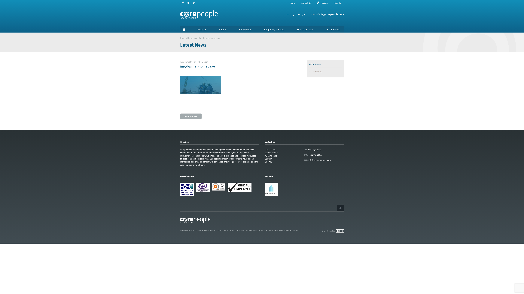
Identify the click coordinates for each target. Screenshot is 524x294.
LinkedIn (194, 3)
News (292, 2)
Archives (317, 71)
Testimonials (333, 29)
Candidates (245, 29)
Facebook (183, 3)
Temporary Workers (274, 29)
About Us (201, 29)
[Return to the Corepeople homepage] (199, 14)
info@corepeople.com (331, 14)
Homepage (192, 38)
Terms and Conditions (190, 230)
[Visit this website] (271, 195)
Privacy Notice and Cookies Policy (220, 230)
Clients (223, 29)
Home (184, 29)
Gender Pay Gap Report (278, 230)
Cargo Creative (340, 231)
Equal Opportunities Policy (252, 230)
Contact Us (306, 2)
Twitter (188, 3)
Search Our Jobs (305, 29)
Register (324, 2)
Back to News (190, 116)
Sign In (337, 2)
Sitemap (296, 230)
